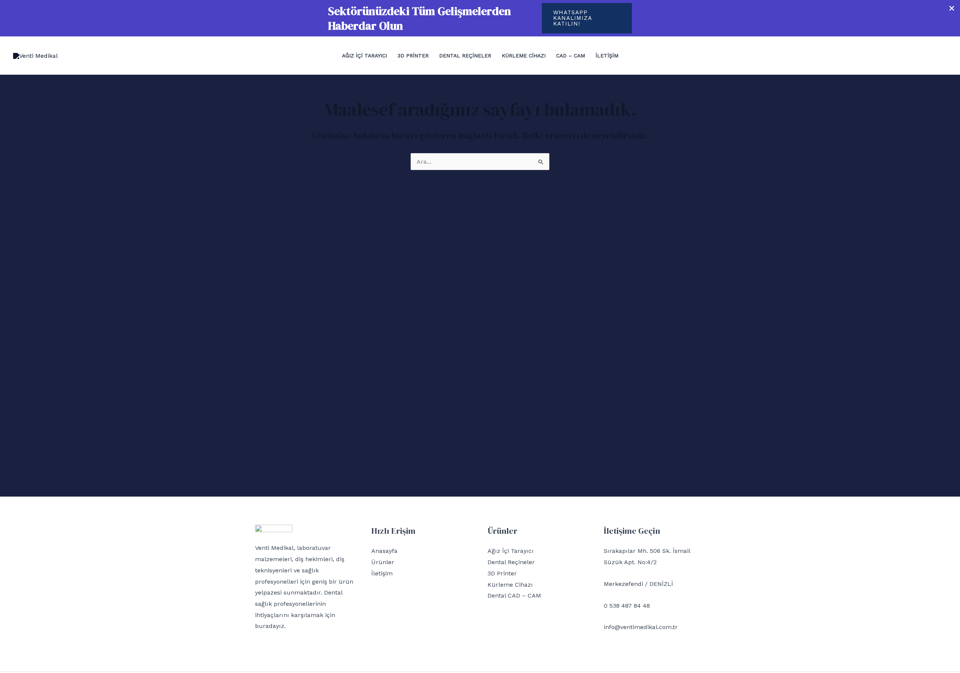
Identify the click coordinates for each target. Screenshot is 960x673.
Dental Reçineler (465, 56)
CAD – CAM (570, 56)
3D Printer (413, 56)
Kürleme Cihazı (524, 56)
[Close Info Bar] (952, 9)
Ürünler (382, 562)
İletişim (607, 56)
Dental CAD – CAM (514, 595)
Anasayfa (384, 550)
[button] (587, 18)
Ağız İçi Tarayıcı (364, 56)
